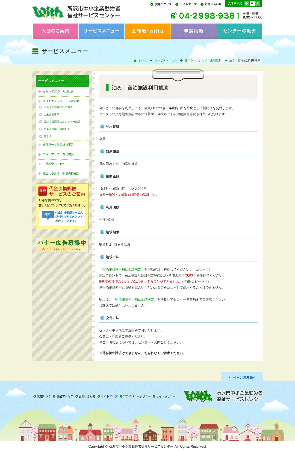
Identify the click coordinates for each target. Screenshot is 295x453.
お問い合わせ (212, 4)
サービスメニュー (101, 31)
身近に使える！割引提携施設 (61, 173)
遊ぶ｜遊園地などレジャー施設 (62, 121)
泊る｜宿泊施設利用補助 (58, 107)
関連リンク (42, 396)
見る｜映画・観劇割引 (57, 129)
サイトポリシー (165, 396)
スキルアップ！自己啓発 (58, 154)
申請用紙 (194, 31)
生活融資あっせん (54, 163)
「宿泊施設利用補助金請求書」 (121, 269)
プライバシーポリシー (136, 396)
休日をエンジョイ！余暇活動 (203, 60)
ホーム (142, 60)
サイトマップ (187, 4)
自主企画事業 (51, 114)
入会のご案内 (55, 31)
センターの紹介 (240, 31)
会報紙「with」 (147, 31)
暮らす (48, 136)
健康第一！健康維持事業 (58, 144)
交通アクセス (162, 4)
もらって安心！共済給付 (58, 91)
